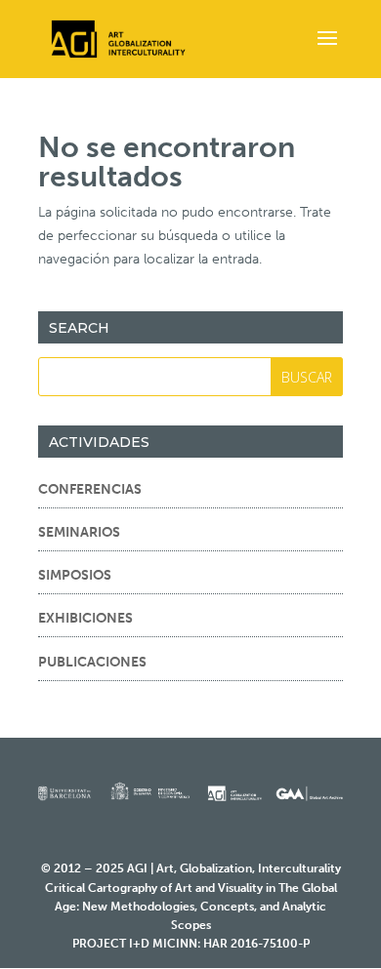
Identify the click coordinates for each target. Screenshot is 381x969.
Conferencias (90, 489)
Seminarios (79, 532)
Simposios (74, 575)
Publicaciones (92, 662)
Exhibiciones (85, 618)
